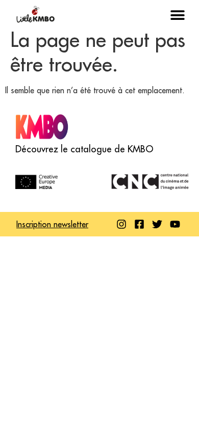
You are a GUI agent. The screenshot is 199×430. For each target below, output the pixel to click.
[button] (177, 15)
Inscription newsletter (52, 224)
